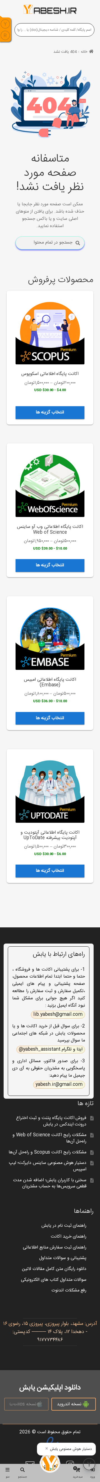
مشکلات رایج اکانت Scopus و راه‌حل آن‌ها (47, 1152)
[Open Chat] (89, 1464)
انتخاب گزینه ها (50, 412)
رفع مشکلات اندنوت (69, 1290)
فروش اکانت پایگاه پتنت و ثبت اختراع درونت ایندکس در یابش (51, 1121)
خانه (84, 52)
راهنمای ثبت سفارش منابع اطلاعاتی (55, 1247)
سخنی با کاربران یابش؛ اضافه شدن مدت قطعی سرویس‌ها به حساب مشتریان (50, 1183)
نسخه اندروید (69, 1404)
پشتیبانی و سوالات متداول (63, 1258)
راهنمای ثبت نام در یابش (64, 1226)
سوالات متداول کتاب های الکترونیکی (54, 1280)
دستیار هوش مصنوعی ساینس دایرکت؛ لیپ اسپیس (48, 1166)
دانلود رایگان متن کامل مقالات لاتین (54, 1269)
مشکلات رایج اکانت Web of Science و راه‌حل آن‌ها (49, 1138)
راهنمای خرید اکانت (69, 1236)
